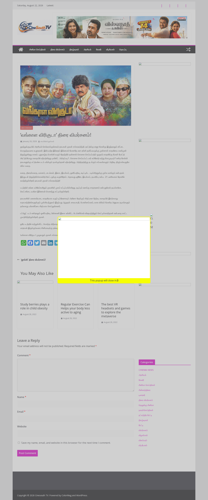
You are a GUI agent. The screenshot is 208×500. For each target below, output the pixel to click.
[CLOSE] (151, 221)
